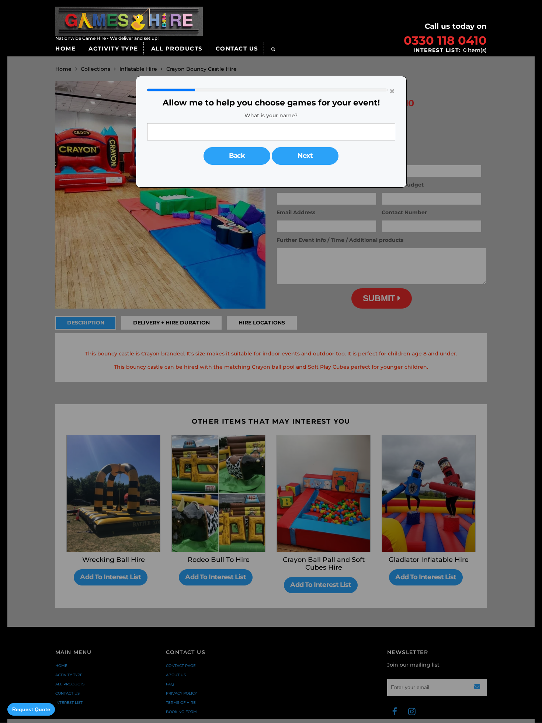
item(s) (450, 50)
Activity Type (113, 48)
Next (305, 156)
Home (65, 48)
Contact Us (237, 48)
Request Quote (31, 709)
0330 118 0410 (445, 40)
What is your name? (271, 115)
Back (237, 156)
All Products (177, 48)
